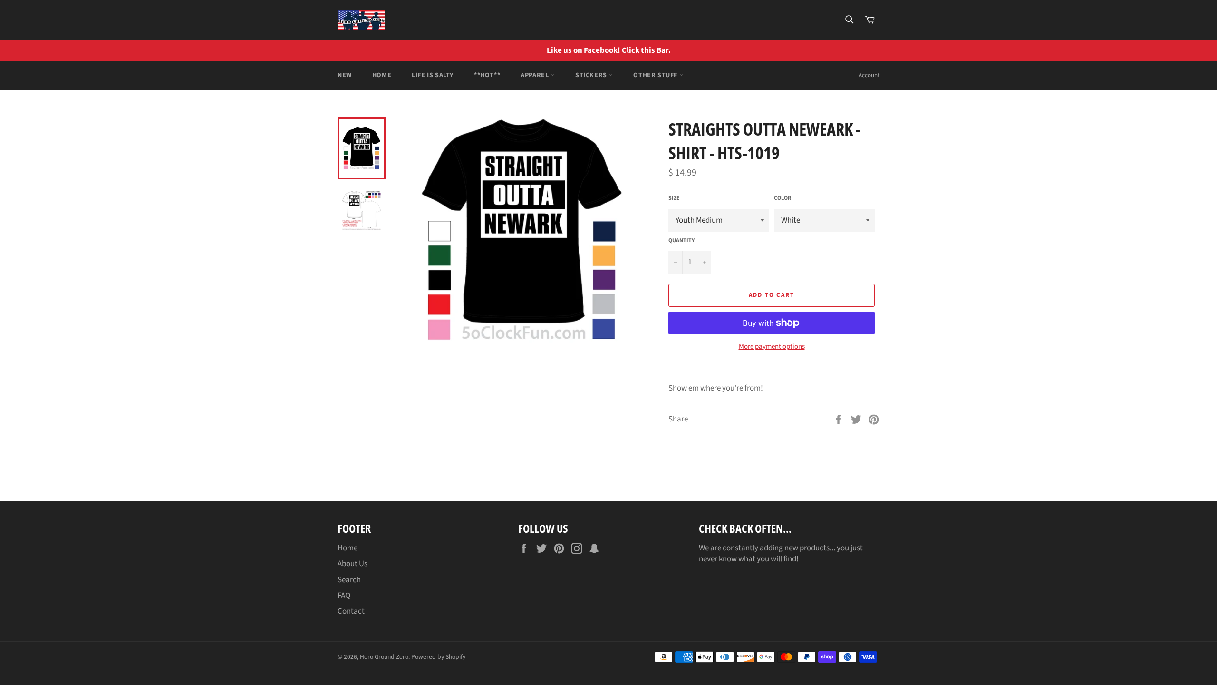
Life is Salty (433, 75)
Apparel (536, 75)
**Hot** (487, 75)
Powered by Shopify (438, 656)
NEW (345, 75)
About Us (352, 563)
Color (782, 198)
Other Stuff (656, 75)
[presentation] (1202, 50)
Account (869, 75)
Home (381, 75)
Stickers (591, 75)
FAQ (344, 595)
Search (349, 580)
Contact (351, 611)
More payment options (772, 347)
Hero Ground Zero (384, 656)
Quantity (681, 241)
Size (674, 198)
